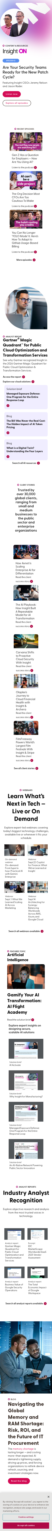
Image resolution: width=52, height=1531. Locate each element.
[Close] (48, 1497)
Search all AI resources (25, 462)
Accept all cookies (26, 1526)
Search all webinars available (26, 931)
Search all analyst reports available (25, 1303)
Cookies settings (26, 1517)
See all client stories (26, 768)
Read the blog (19, 1481)
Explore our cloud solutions (18, 381)
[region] (26, 1512)
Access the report (13, 376)
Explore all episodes (17, 103)
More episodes (25, 259)
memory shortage (23, 1449)
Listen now (12, 94)
